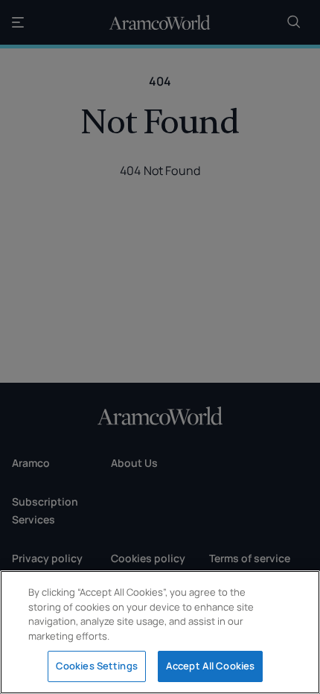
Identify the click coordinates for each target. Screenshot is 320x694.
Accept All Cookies (210, 665)
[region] (160, 632)
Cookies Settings (97, 665)
